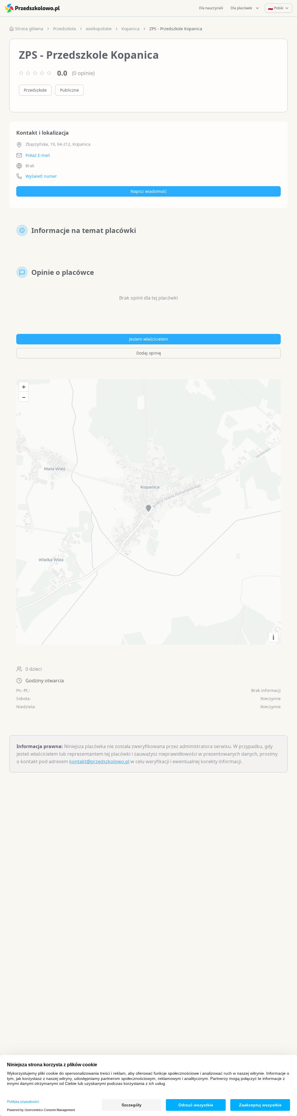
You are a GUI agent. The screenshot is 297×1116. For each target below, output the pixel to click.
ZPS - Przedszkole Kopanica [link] (175, 28)
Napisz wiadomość (149, 191)
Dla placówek (241, 8)
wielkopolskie (99, 28)
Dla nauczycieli (211, 8)
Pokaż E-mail (38, 155)
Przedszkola (64, 28)
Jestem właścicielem (148, 339)
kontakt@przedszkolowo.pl (99, 761)
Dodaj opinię (148, 353)
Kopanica (131, 28)
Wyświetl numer (41, 176)
